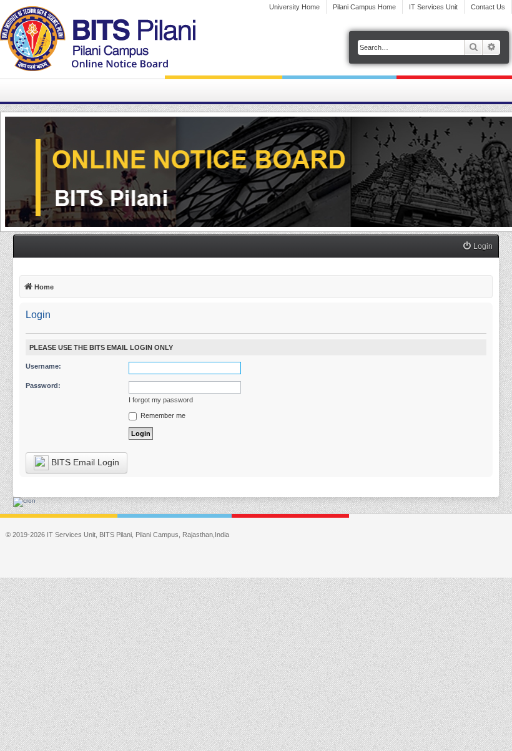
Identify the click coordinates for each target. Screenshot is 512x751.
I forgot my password (161, 400)
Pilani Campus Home (364, 7)
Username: (43, 366)
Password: (43, 385)
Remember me (162, 415)
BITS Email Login (84, 462)
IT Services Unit (433, 7)
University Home (294, 7)
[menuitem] (477, 246)
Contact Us (488, 7)
